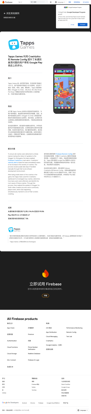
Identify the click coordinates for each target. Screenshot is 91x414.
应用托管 (10, 334)
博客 (70, 2)
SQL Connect (11, 360)
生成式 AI (10, 367)
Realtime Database (34, 354)
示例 (3, 387)
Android (24, 403)
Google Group (65, 387)
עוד (19, 2)
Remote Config (71, 332)
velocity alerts (13, 162)
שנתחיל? (82, 24)
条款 (3, 410)
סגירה (72, 24)
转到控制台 (77, 2)
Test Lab (69, 336)
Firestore (31, 334)
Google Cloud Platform (53, 403)
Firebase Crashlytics (15, 160)
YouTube (34, 390)
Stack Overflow (65, 384)
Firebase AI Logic (33, 360)
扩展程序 (31, 328)
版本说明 (63, 390)
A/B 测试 (49, 328)
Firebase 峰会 (35, 384)
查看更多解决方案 (9, 18)
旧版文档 (63, 396)
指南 (3, 381)
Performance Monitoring (74, 328)
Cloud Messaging (51, 336)
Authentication (12, 341)
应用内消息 (49, 349)
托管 (29, 341)
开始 (45, 296)
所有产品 (65, 403)
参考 (3, 384)
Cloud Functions (12, 347)
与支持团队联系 (65, 381)
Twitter (34, 387)
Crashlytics (49, 341)
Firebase (40, 403)
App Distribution (51, 332)
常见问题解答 (65, 393)
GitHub (4, 393)
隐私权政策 (9, 410)
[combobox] (39, 2)
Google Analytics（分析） (54, 345)
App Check (10, 328)
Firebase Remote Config (64, 154)
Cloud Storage (12, 354)
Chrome (32, 403)
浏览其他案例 (11, 13)
